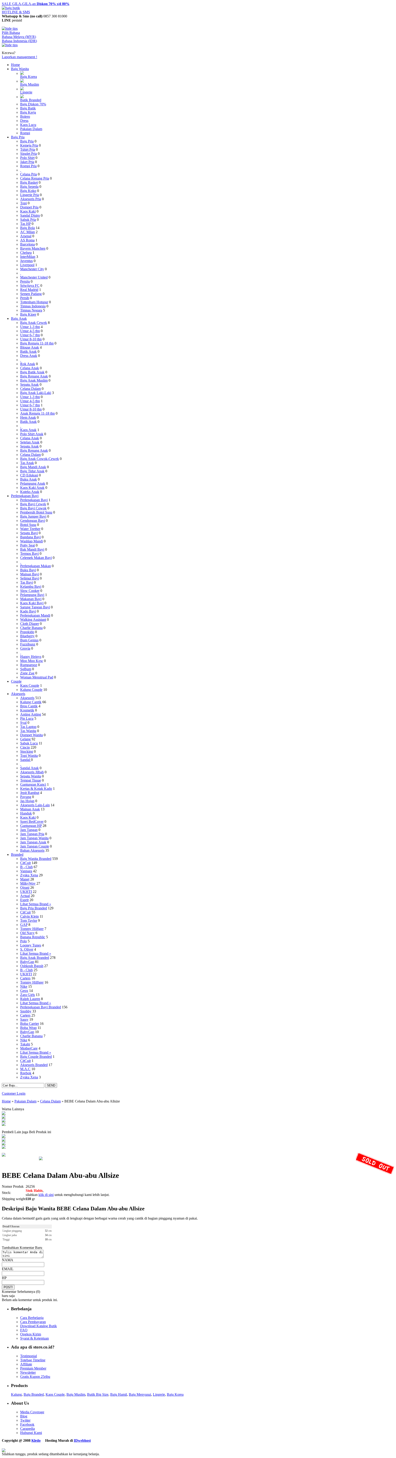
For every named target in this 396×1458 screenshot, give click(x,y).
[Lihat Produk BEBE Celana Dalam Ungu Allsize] (4, 1121)
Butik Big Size (97, 1394)
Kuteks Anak (29, 492)
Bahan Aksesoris (32, 850)
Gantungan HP (31, 826)
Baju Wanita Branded (35, 859)
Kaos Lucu (28, 125)
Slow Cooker (29, 591)
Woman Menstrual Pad (36, 677)
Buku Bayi (28, 570)
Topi (23, 203)
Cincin (25, 747)
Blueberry (27, 636)
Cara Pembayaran (33, 1322)
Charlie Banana (31, 628)
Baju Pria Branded (33, 908)
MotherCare (29, 1048)
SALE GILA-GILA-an (35, 4)
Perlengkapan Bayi (24, 496)
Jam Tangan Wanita (34, 838)
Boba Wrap (28, 1028)
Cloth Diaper (29, 624)
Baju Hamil (118, 1394)
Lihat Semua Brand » (35, 904)
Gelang (25, 739)
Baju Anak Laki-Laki (35, 393)
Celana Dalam (30, 389)
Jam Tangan (29, 830)
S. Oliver (26, 949)
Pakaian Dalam (31, 129)
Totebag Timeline (32, 1360)
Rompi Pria (28, 166)
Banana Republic (32, 937)
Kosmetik (27, 710)
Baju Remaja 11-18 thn (37, 343)
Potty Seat (27, 545)
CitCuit (25, 863)
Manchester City (32, 269)
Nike (23, 986)
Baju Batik (28, 108)
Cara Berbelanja (32, 1318)
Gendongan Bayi (32, 520)
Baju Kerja (28, 112)
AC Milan (27, 232)
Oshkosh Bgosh (31, 966)
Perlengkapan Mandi (35, 615)
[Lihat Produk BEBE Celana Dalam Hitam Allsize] (4, 1125)
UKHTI (26, 892)
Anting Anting (30, 714)
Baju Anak (19, 318)
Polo (23, 941)
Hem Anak (28, 417)
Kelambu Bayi (30, 586)
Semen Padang (31, 294)
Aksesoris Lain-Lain (35, 805)
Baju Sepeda (29, 187)
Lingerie (26, 92)
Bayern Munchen (32, 248)
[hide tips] (10, 28)
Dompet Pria (29, 207)
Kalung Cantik (30, 702)
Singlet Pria (28, 154)
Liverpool (27, 265)
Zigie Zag (27, 673)
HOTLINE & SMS (16, 12)
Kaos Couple (29, 685)
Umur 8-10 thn (31, 339)
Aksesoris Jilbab (32, 772)
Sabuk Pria (28, 220)
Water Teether (30, 529)
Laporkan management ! (19, 57)
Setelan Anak (29, 442)
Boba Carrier (29, 1024)
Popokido (27, 632)
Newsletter (28, 1372)
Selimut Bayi (29, 578)
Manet (24, 879)
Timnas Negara (31, 310)
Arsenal (25, 236)
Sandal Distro (30, 215)
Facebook (27, 1424)
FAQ (24, 1330)
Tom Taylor (28, 920)
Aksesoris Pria (30, 199)
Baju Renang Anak (34, 376)
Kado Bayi (28, 611)
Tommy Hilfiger (32, 929)
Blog (23, 1416)
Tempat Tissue (30, 780)
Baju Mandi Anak (33, 467)
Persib (24, 298)
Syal (23, 723)
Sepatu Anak (29, 384)
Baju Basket (29, 182)
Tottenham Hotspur (34, 302)
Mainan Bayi (29, 574)
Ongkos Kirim (30, 1334)
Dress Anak (28, 356)
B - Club (26, 867)
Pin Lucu (26, 718)
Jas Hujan (27, 801)
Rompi (25, 133)
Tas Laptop (28, 727)
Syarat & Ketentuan (34, 1338)
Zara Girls (27, 995)
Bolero (25, 116)
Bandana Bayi (30, 537)
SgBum (25, 669)
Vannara (26, 871)
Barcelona (27, 244)
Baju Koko (28, 191)
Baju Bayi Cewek (33, 504)
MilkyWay (28, 883)
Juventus (26, 261)
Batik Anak (28, 351)
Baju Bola (27, 228)
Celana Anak (29, 368)
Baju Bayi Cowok (33, 508)
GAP (24, 925)
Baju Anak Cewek (33, 323)
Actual (25, 896)
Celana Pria (28, 174)
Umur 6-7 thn (30, 335)
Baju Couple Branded (36, 1057)
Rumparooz (28, 665)
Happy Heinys (30, 657)
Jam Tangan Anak (33, 842)
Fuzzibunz (27, 644)
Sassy (24, 1019)
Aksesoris (18, 694)
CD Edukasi (29, 475)
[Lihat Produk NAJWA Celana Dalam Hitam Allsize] (4, 1140)
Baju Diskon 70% (33, 104)
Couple (16, 681)
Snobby (25, 1011)
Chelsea (26, 252)
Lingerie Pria (29, 195)
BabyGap (27, 962)
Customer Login (13, 1093)
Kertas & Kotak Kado (36, 789)
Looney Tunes (30, 945)
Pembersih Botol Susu (36, 512)
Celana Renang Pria (34, 178)
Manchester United (34, 277)
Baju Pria (18, 137)
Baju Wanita (20, 69)
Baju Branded (34, 1394)
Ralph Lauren (30, 999)
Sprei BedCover (32, 821)
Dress (24, 121)
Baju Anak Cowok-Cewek (39, 459)
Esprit (24, 900)
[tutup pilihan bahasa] (10, 45)
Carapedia (27, 1429)
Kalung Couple (31, 690)
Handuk (26, 813)
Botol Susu (28, 525)
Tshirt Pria (27, 149)
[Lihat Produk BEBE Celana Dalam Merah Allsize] (4, 1117)
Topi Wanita (29, 756)
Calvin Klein (29, 916)
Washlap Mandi (31, 541)
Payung (25, 797)
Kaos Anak (28, 430)
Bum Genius (29, 640)
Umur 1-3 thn (30, 327)
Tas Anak (27, 463)
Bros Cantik (29, 706)
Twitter (25, 1420)
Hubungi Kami (31, 1433)
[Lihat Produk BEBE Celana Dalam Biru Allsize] (4, 1114)
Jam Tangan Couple (34, 846)
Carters (25, 978)
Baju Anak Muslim (34, 380)
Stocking (26, 751)
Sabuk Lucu (29, 743)
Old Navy (27, 933)
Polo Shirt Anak (31, 434)
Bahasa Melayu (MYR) (19, 37)
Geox (24, 991)
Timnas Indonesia (33, 306)
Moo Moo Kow (31, 661)
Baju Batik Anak (32, 372)
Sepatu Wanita (30, 776)
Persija (25, 281)
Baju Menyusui (140, 1394)
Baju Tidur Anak (32, 471)
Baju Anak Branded (34, 958)
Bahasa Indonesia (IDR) (19, 41)
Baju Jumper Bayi (33, 516)
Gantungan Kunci (33, 784)
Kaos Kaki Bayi (32, 603)
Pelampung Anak (32, 483)
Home (15, 65)
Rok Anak (27, 364)
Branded (17, 854)
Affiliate (26, 1364)
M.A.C (25, 1069)
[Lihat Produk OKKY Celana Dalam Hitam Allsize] (4, 1144)
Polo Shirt (27, 158)
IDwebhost (82, 1440)
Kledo (36, 1440)
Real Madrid (29, 290)
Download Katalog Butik (38, 1326)
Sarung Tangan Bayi (35, 607)
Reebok (25, 1073)
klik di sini (46, 1195)
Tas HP (25, 224)
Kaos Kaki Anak (32, 488)
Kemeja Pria (29, 145)
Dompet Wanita (31, 735)
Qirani (24, 887)
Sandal (25, 760)
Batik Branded (30, 100)
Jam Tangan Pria (32, 834)
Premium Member (33, 1368)
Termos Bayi (29, 553)
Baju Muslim (29, 84)
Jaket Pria (27, 162)
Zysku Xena (29, 875)
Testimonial (28, 1356)
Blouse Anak (29, 347)
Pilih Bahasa (11, 33)
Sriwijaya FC (29, 285)
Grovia (25, 648)
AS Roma (27, 240)
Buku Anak (28, 479)
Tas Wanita (28, 731)
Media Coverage (32, 1412)
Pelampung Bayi (32, 595)
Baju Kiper (28, 314)
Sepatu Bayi (29, 533)
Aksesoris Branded (34, 1065)
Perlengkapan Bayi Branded (40, 1007)
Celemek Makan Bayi (36, 558)
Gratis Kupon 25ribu (35, 1377)
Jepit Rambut (29, 793)
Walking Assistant (33, 619)
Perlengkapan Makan (35, 566)
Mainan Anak (30, 809)
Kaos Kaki (28, 211)
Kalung (16, 1394)
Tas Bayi (26, 582)
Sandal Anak (29, 768)
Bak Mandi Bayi (32, 549)
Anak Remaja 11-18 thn (37, 413)
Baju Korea (28, 77)
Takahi (25, 1044)
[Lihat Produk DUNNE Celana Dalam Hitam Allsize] (4, 1147)
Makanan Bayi (30, 599)
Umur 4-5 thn (30, 331)
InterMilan (27, 257)
